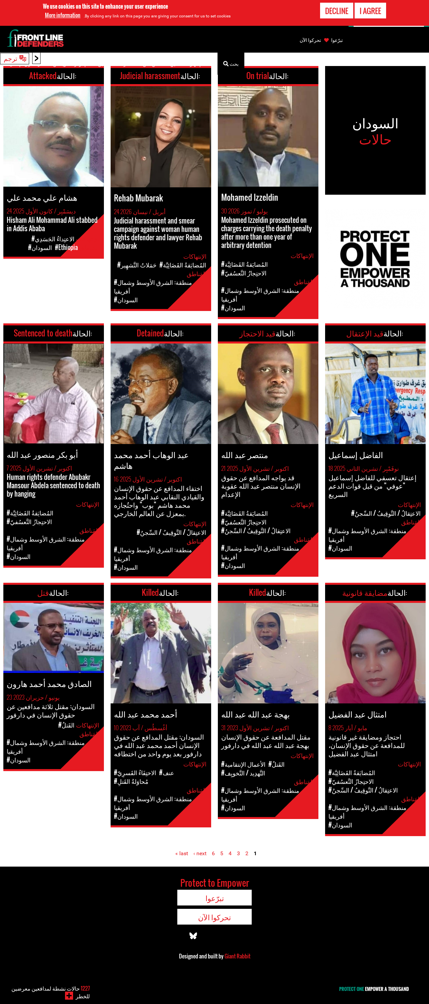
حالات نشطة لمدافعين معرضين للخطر (50, 992)
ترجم (10, 58)
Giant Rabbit (237, 956)
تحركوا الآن (310, 40)
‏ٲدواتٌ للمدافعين (114, 63)
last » (181, 853)
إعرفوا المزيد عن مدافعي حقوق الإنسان (47, 63)
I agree (370, 10)
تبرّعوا (337, 40)
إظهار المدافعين (185, 63)
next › (199, 853)
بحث (234, 63)
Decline (336, 10)
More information (62, 15)
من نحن (150, 63)
